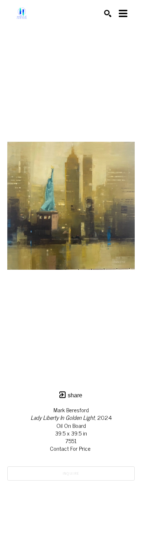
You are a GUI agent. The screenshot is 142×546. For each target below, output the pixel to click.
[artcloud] (56, 514)
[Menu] (123, 13)
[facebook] (85, 514)
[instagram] (71, 514)
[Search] (107, 13)
